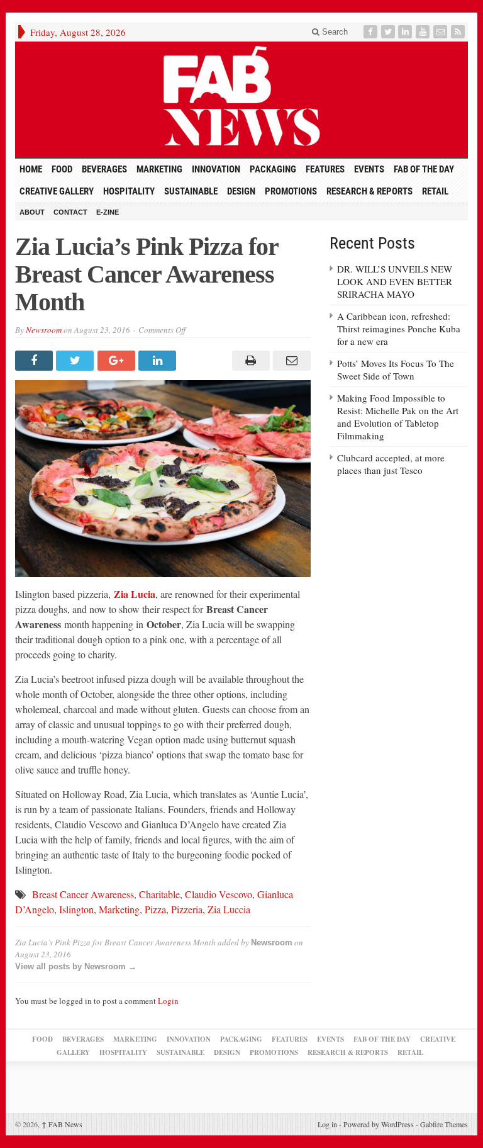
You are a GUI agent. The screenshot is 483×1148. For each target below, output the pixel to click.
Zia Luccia (229, 909)
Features (325, 169)
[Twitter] (389, 32)
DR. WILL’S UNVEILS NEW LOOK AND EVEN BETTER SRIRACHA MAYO (394, 281)
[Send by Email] (290, 361)
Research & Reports (369, 191)
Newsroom (44, 329)
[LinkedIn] (406, 32)
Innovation (216, 169)
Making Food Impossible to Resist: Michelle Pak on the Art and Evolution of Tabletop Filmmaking (397, 416)
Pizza (155, 909)
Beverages (104, 169)
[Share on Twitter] (76, 361)
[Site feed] (459, 32)
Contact (70, 212)
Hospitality (129, 191)
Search (333, 32)
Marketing (159, 169)
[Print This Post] (248, 361)
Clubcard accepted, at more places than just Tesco (391, 463)
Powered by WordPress (378, 1124)
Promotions (291, 191)
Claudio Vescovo (218, 894)
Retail (435, 191)
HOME (30, 169)
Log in (327, 1124)
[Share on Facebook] (35, 361)
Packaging (273, 169)
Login (168, 1000)
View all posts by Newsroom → (75, 966)
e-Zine (107, 212)
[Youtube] (424, 32)
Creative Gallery (56, 191)
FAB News (62, 1124)
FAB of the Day (424, 169)
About (32, 212)
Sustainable (191, 191)
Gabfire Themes (444, 1124)
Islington (76, 909)
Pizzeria (187, 909)
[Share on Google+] (117, 361)
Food (62, 169)
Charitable (159, 894)
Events (369, 169)
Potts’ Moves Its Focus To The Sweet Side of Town (395, 369)
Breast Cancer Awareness (83, 894)
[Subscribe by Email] (441, 32)
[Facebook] (371, 32)
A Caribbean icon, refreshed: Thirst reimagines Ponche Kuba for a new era (398, 328)
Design (241, 191)
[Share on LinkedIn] (158, 361)
